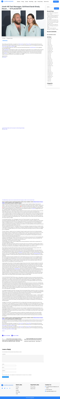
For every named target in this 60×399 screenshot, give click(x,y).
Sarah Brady (6, 49)
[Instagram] (10, 388)
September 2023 (50, 76)
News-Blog (31, 1)
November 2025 (50, 49)
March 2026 (50, 44)
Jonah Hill (33, 208)
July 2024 (49, 66)
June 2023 (49, 79)
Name (3, 364)
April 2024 (49, 70)
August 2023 (50, 77)
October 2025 (50, 50)
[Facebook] (2, 388)
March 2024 (49, 71)
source (3, 330)
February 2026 (50, 45)
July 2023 (49, 78)
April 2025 (49, 57)
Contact (26, 1)
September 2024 (50, 65)
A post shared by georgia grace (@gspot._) (8, 276)
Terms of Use (46, 1)
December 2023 (50, 72)
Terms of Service (11, 46)
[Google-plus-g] (7, 388)
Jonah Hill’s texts (33, 47)
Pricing (22, 1)
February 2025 (50, 59)
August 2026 (50, 38)
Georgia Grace (17, 268)
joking (6, 53)
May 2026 (49, 42)
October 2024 (50, 64)
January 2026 (50, 46)
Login (35, 1)
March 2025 (49, 58)
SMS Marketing (5, 40)
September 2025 (50, 51)
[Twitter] (5, 388)
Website (3, 370)
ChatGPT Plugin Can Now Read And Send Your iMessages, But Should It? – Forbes (53, 25)
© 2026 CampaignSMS (30, 397)
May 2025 (49, 56)
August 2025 (50, 52)
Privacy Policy (40, 1)
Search (48, 6)
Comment (4, 354)
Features (18, 1)
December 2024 (50, 62)
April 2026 (49, 43)
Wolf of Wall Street (37, 253)
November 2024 (50, 63)
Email (3, 367)
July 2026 (49, 39)
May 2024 (49, 69)
